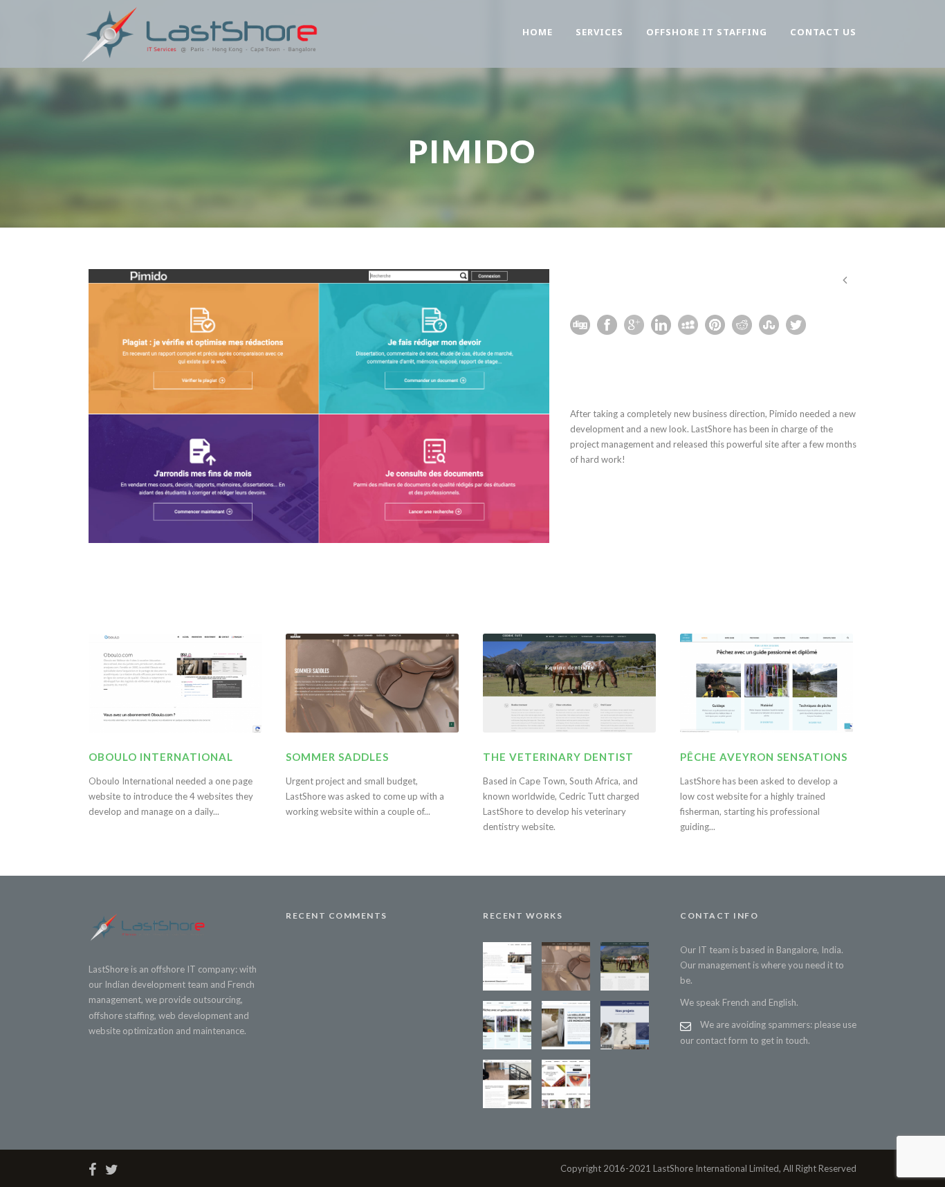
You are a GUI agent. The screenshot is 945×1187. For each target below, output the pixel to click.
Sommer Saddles (337, 757)
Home (537, 32)
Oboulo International (161, 757)
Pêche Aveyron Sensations (763, 757)
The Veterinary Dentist (558, 757)
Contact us (823, 32)
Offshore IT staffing (706, 32)
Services (599, 32)
